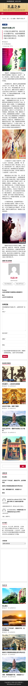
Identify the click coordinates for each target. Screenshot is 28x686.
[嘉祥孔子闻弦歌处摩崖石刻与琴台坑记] (14, 642)
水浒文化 (6, 624)
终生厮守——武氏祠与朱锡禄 (11, 384)
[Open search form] (26, 13)
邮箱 (4, 339)
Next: (7, 296)
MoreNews (10, 684)
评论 (4, 312)
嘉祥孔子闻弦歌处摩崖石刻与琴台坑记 (12, 486)
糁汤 (3, 493)
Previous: (12, 291)
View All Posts (20, 284)
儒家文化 (6, 648)
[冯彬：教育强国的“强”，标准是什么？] (14, 665)
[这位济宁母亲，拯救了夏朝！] (14, 396)
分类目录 (4, 541)
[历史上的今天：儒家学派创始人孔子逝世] (14, 418)
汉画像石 (11, 380)
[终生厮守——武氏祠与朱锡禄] (14, 374)
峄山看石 (4, 477)
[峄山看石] (14, 596)
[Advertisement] (14, 565)
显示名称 (5, 333)
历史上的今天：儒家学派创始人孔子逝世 (13, 429)
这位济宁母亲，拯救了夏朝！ (11, 406)
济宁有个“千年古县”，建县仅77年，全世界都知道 (13, 629)
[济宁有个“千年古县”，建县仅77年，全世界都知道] (14, 618)
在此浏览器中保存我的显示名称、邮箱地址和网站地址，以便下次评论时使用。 (14, 352)
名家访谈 (6, 670)
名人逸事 (5, 24)
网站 (3, 345)
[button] (2, 13)
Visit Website (8, 284)
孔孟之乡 (14, 6)
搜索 (23, 466)
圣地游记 (6, 601)
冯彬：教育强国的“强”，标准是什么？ (12, 489)
